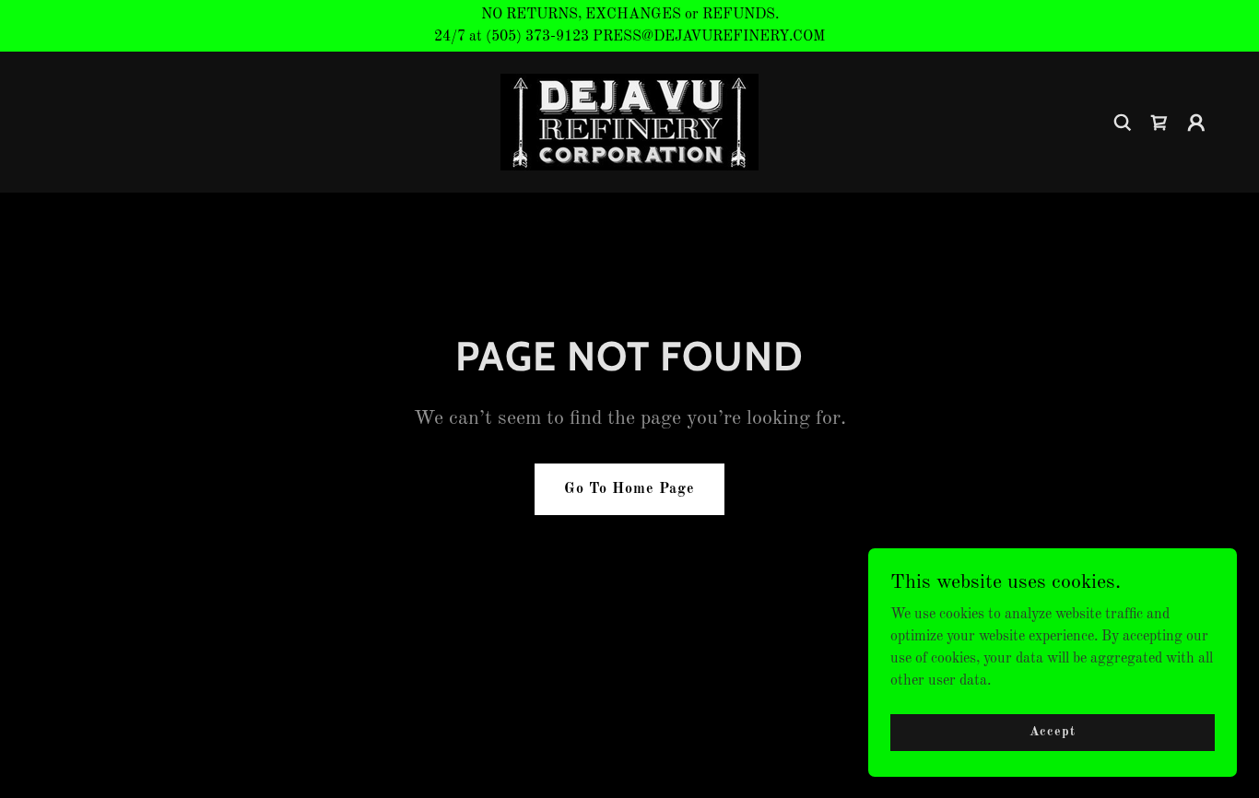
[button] (1159, 122)
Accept (1052, 731)
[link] (629, 121)
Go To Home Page (629, 489)
